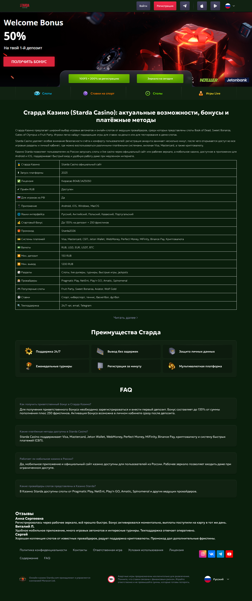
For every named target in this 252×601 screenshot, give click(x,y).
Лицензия (176, 550)
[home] (24, 5)
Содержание (29, 558)
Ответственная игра (107, 550)
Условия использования (145, 550)
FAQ (47, 558)
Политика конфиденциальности (43, 550)
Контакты (80, 550)
